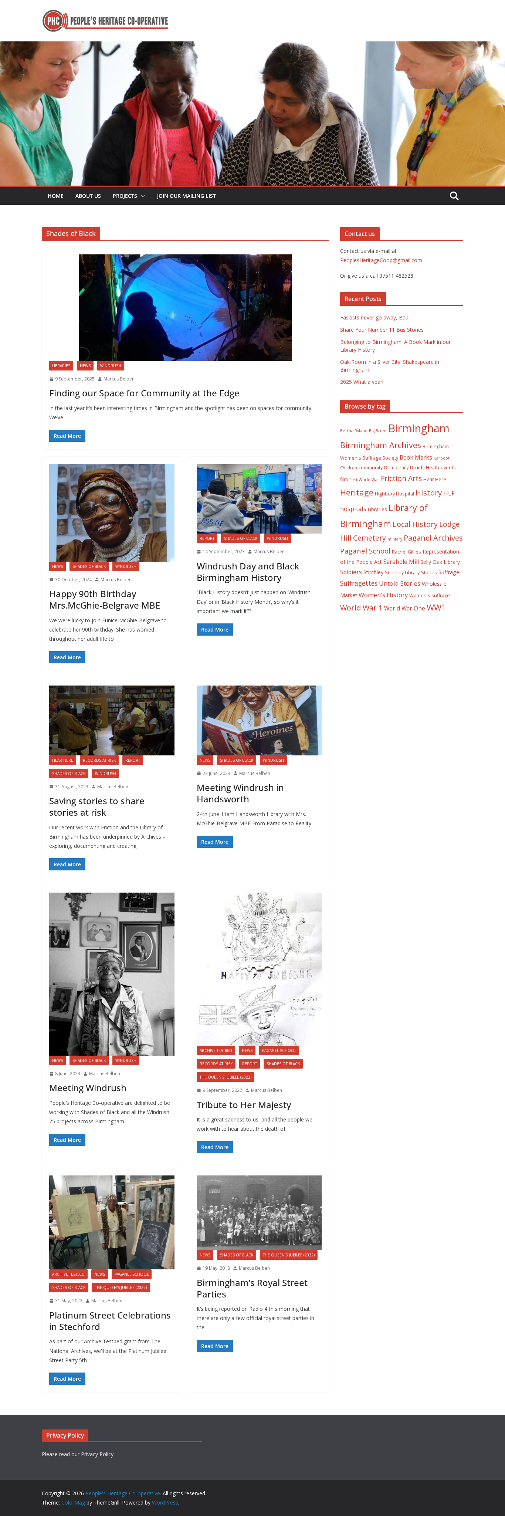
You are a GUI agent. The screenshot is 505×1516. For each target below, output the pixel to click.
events (448, 467)
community (371, 467)
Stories (429, 572)
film (344, 479)
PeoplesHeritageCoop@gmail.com (381, 260)
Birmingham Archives (380, 445)
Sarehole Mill (401, 562)
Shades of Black (89, 566)
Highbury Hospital (394, 494)
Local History (415, 524)
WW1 (436, 607)
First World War (364, 479)
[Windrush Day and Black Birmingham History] (259, 499)
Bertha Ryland (353, 430)
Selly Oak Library (440, 561)
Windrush (110, 365)
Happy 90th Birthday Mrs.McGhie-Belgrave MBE (104, 599)
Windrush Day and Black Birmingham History (248, 571)
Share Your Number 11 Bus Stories (382, 329)
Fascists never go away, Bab (374, 317)
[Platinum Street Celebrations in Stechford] (111, 1222)
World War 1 (361, 608)
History (429, 492)
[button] (141, 196)
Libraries (61, 365)
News (85, 365)
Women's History (383, 595)
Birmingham (419, 428)
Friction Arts (401, 478)
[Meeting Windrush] (111, 974)
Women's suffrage (429, 595)
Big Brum (378, 430)
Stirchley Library (402, 572)
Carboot (442, 458)
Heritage (356, 492)
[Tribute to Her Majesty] (259, 969)
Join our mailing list (186, 195)
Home (56, 195)
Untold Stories (399, 583)
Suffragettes (358, 583)
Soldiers (351, 572)
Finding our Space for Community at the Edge (144, 393)
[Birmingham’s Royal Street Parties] (259, 1212)
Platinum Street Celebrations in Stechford (110, 1321)
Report (207, 538)
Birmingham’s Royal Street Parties (252, 1288)
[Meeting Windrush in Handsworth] (259, 720)
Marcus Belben (119, 379)
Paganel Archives (433, 538)
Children (348, 467)
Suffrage (448, 572)
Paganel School (279, 1050)
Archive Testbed (216, 1050)
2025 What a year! (361, 381)
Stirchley (373, 572)
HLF (449, 493)
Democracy (396, 467)
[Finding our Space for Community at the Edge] (185, 307)
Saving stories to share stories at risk (97, 806)
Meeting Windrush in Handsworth (240, 793)
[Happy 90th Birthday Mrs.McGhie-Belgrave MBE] (111, 512)
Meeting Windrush (87, 1088)
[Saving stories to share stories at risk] (111, 720)
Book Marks (416, 457)
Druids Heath (424, 467)
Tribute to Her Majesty (244, 1105)
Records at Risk (99, 760)
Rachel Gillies (406, 552)
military (394, 539)
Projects (125, 195)
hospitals (353, 508)
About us (88, 195)
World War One (404, 608)
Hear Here (62, 760)
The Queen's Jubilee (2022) (225, 1077)
